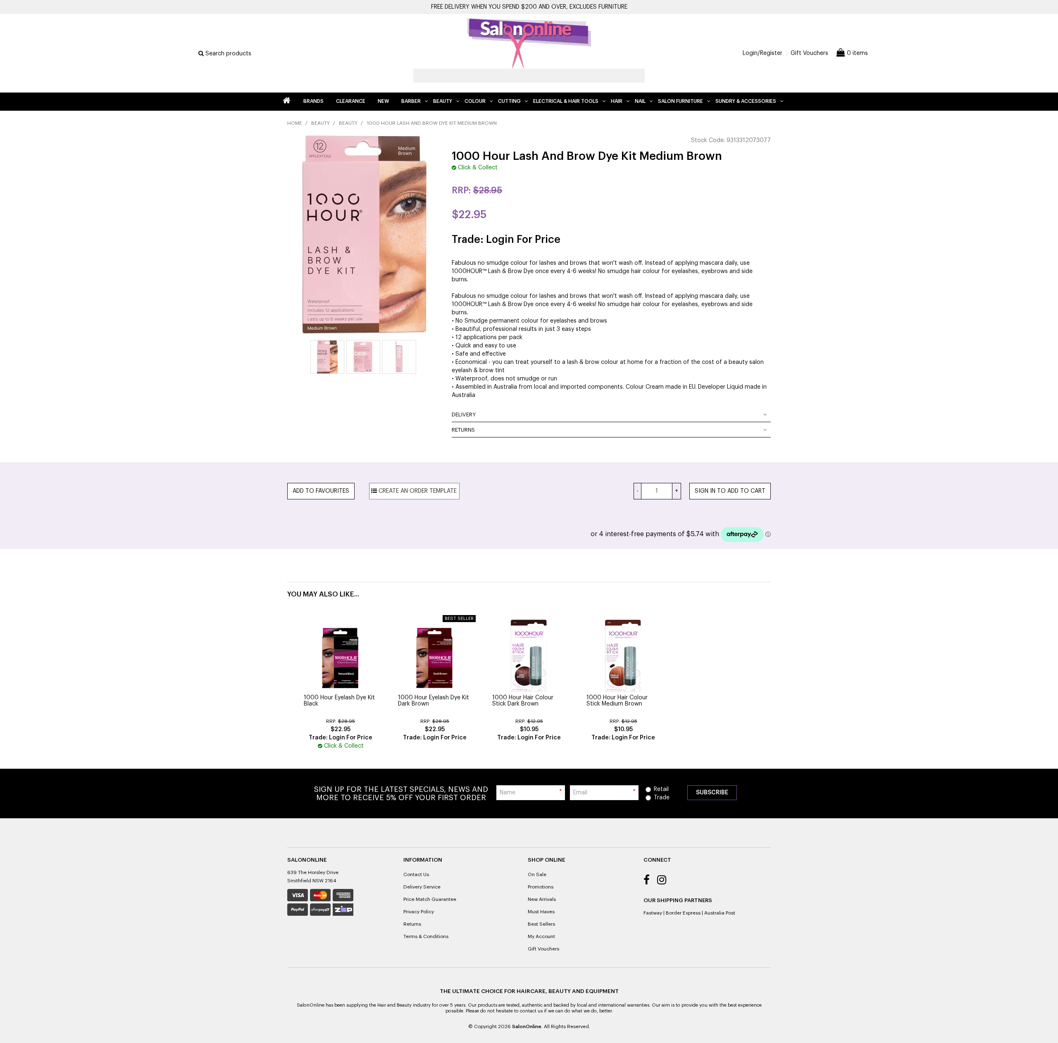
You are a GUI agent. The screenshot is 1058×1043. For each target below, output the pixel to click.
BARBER (411, 101)
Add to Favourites (321, 491)
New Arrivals (542, 899)
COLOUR (475, 101)
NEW (383, 101)
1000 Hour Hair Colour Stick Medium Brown (617, 701)
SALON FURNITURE (680, 101)
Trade (662, 798)
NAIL (640, 101)
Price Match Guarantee (429, 899)
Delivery (464, 414)
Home (286, 102)
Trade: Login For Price (506, 239)
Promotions (540, 886)
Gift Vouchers (809, 53)
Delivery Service (422, 886)
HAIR (616, 101)
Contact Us (416, 874)
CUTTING (509, 101)
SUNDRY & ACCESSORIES (745, 101)
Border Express (683, 912)
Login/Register (762, 53)
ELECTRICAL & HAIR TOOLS (565, 101)
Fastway (652, 912)
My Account (541, 936)
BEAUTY (442, 101)
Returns (463, 429)
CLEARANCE (350, 101)
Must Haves (541, 911)
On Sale (537, 874)
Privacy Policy (418, 911)
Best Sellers (541, 924)
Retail (661, 789)
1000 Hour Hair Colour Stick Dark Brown (522, 701)
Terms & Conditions (425, 936)
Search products (227, 54)
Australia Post (719, 912)
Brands (313, 101)
